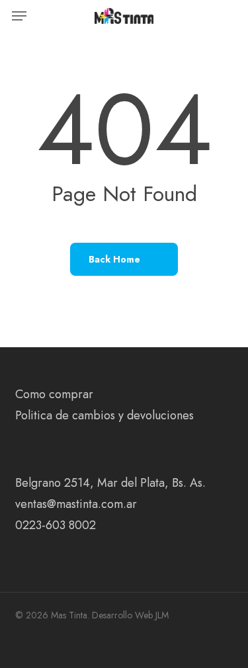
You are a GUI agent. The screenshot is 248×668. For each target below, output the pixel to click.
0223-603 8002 (55, 525)
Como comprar (54, 394)
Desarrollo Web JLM (130, 615)
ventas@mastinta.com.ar (76, 504)
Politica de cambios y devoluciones (104, 415)
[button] (19, 15)
